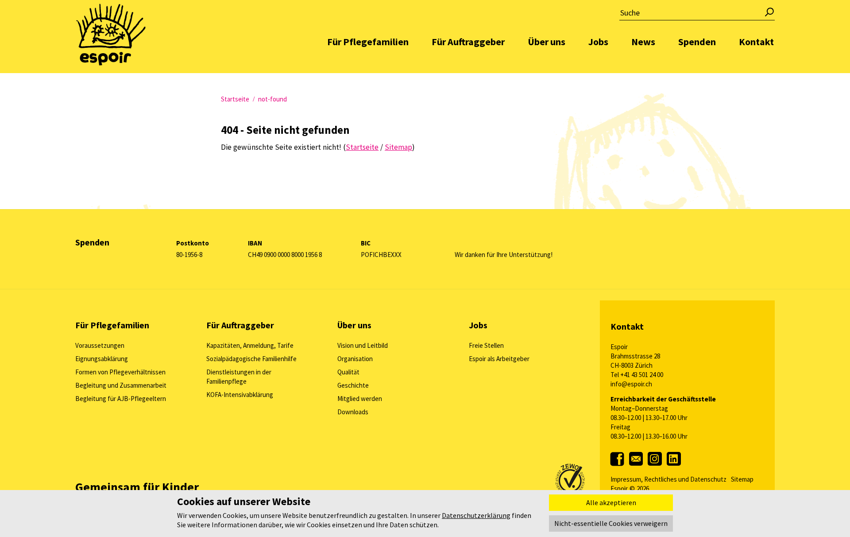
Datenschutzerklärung (476, 515)
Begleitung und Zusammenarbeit (120, 385)
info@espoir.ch (631, 384)
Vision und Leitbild (362, 345)
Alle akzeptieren (611, 502)
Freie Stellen (486, 345)
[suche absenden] (770, 15)
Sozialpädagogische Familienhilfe (251, 358)
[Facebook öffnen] (619, 464)
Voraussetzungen (99, 345)
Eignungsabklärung (101, 358)
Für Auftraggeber (468, 41)
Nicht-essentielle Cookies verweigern (611, 523)
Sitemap (742, 479)
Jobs (598, 41)
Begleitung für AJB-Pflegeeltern (120, 398)
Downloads (352, 412)
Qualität (348, 372)
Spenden (697, 41)
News (643, 41)
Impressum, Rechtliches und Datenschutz (668, 479)
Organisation (355, 358)
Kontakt (756, 41)
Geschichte (353, 385)
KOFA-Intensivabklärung (239, 394)
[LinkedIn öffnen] (674, 467)
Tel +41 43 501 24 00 (636, 374)
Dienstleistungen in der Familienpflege (238, 376)
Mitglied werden (359, 398)
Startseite (235, 99)
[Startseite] (110, 34)
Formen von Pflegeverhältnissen (120, 372)
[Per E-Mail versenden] (636, 469)
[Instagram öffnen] (655, 467)
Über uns (546, 41)
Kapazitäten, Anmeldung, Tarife (250, 345)
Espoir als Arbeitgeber (499, 358)
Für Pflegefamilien (368, 41)
